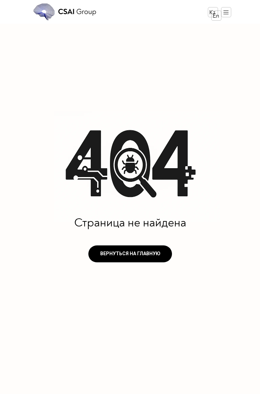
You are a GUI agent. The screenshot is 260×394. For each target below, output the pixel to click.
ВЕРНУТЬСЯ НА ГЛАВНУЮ (130, 253)
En (216, 16)
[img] (65, 12)
